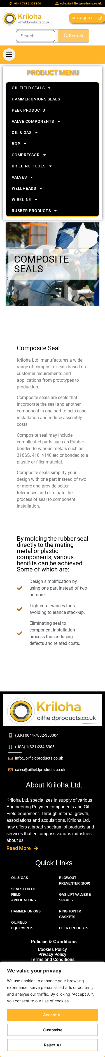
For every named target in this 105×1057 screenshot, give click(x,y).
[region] (52, 1009)
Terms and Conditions (52, 959)
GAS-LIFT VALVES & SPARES (75, 897)
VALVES (19, 177)
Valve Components (33, 121)
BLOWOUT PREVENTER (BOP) (74, 880)
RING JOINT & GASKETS (70, 914)
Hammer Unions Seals (36, 99)
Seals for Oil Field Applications (23, 894)
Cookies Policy (52, 949)
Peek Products (28, 110)
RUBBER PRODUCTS (31, 210)
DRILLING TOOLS (29, 166)
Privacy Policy (52, 954)
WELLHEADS (24, 188)
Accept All (52, 1014)
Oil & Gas (22, 132)
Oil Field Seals (28, 88)
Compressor (26, 155)
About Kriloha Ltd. (54, 785)
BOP (16, 143)
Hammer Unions (26, 911)
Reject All (52, 1044)
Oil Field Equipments (22, 925)
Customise (52, 1029)
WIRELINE (21, 199)
